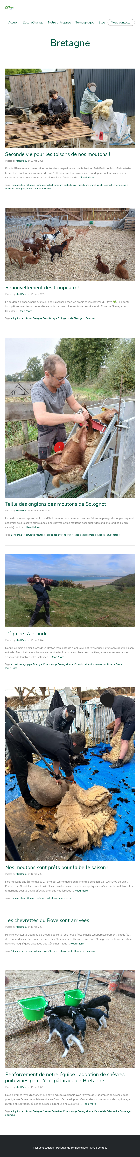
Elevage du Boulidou (84, 318)
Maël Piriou (21, 160)
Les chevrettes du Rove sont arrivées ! (48, 920)
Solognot (20, 188)
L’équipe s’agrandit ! (28, 633)
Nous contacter (121, 22)
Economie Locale (60, 185)
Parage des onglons (56, 534)
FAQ (92, 1148)
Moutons (40, 534)
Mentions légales (43, 1148)
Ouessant (10, 188)
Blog (102, 22)
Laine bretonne (102, 185)
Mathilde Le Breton (112, 664)
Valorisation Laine (42, 188)
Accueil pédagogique (21, 664)
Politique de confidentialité (72, 1148)
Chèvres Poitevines (52, 1111)
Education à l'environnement (88, 664)
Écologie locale (43, 185)
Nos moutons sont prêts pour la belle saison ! (56, 867)
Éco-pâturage (28, 185)
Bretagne (15, 185)
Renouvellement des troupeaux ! (42, 287)
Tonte (29, 188)
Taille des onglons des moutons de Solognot (55, 504)
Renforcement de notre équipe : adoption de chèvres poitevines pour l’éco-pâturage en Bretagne (65, 1077)
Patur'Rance (73, 534)
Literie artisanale (119, 185)
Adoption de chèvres (21, 318)
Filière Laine (76, 185)
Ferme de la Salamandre (106, 1111)
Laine (55, 898)
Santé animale (87, 534)
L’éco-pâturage (33, 22)
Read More (87, 177)
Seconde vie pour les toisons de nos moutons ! (57, 154)
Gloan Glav (88, 185)
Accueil (13, 22)
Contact (102, 1148)
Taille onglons (113, 534)
